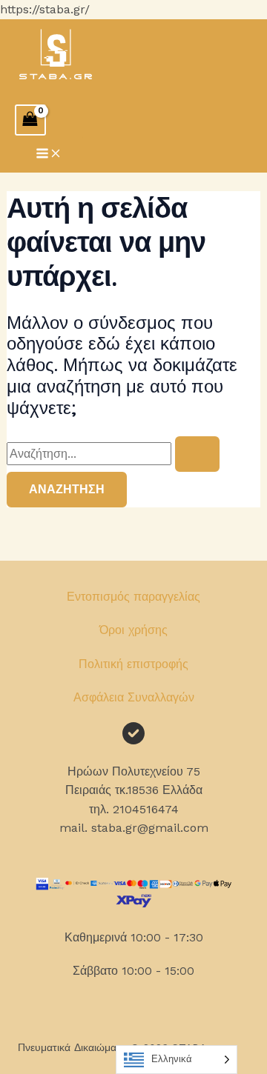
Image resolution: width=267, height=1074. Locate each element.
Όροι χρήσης (133, 630)
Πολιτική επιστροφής (133, 664)
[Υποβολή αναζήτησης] (197, 454)
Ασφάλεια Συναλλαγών (133, 697)
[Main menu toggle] (49, 154)
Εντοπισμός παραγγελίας (133, 597)
